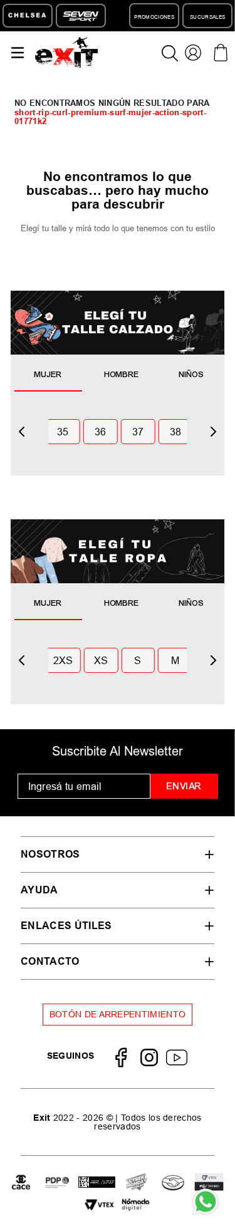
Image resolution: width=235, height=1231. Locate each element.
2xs (63, 660)
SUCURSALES (207, 17)
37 (138, 431)
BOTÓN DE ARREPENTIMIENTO (118, 1014)
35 (63, 431)
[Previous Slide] (22, 432)
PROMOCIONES (154, 17)
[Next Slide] (213, 432)
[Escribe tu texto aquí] (57, 1183)
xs (101, 660)
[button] (117, 854)
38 (176, 431)
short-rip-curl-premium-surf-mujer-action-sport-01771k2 (110, 116)
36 (101, 431)
